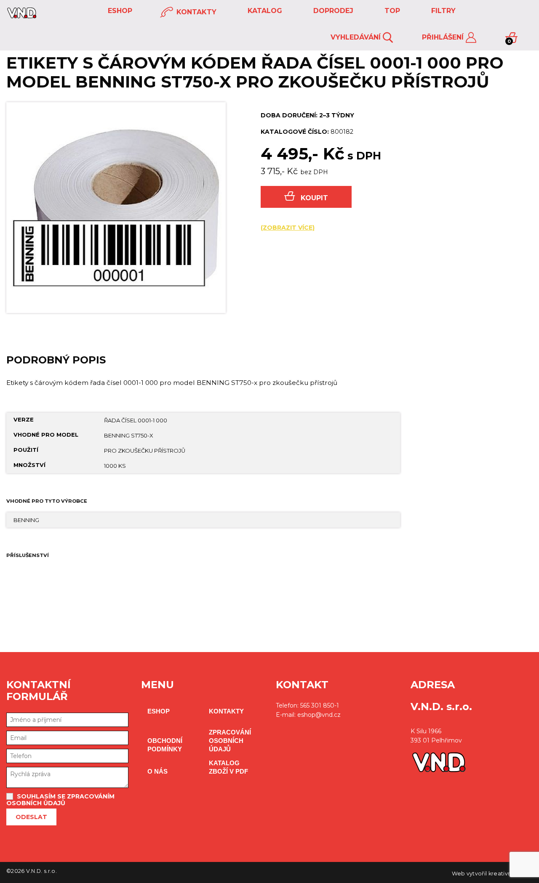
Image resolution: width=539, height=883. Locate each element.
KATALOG (263, 11)
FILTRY (442, 11)
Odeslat (31, 817)
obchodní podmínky (164, 745)
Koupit (314, 198)
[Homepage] (21, 16)
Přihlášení (444, 37)
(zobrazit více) (288, 227)
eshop (119, 11)
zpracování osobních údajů (230, 741)
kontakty (195, 12)
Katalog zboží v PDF (228, 767)
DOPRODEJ (332, 11)
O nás (157, 771)
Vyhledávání (357, 37)
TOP (391, 11)
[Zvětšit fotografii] (116, 207)
